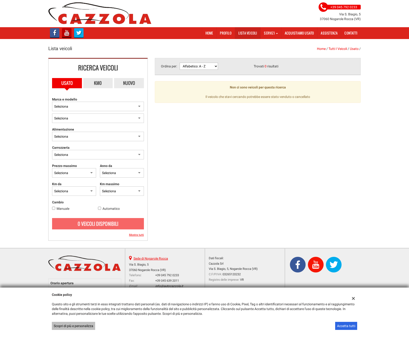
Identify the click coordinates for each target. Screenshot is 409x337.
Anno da (106, 166)
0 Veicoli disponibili (98, 223)
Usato (67, 83)
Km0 (98, 83)
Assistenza (329, 33)
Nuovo (129, 83)
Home (209, 33)
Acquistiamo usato (299, 33)
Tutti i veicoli (338, 49)
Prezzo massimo (64, 166)
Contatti (350, 33)
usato (354, 49)
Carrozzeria (61, 147)
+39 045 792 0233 (167, 275)
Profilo (225, 33)
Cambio (58, 202)
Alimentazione (63, 129)
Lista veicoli (247, 33)
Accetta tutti (346, 326)
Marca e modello (64, 99)
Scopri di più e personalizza (73, 326)
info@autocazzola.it (169, 286)
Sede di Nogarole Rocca (150, 258)
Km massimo (109, 184)
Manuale (63, 208)
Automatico (111, 208)
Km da (57, 184)
